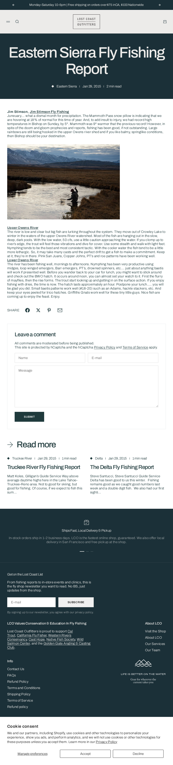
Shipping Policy (19, 694)
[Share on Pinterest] (49, 310)
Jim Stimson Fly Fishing (49, 112)
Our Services (155, 644)
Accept (85, 754)
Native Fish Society (60, 639)
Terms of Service (135, 347)
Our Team (152, 650)
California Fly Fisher (32, 635)
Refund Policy (17, 681)
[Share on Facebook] (27, 310)
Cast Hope (37, 639)
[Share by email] (60, 310)
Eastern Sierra (67, 86)
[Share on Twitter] (38, 310)
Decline (138, 754)
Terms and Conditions (23, 688)
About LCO (153, 637)
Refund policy (17, 707)
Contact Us (15, 669)
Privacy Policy (106, 742)
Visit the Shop (155, 631)
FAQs (11, 675)
